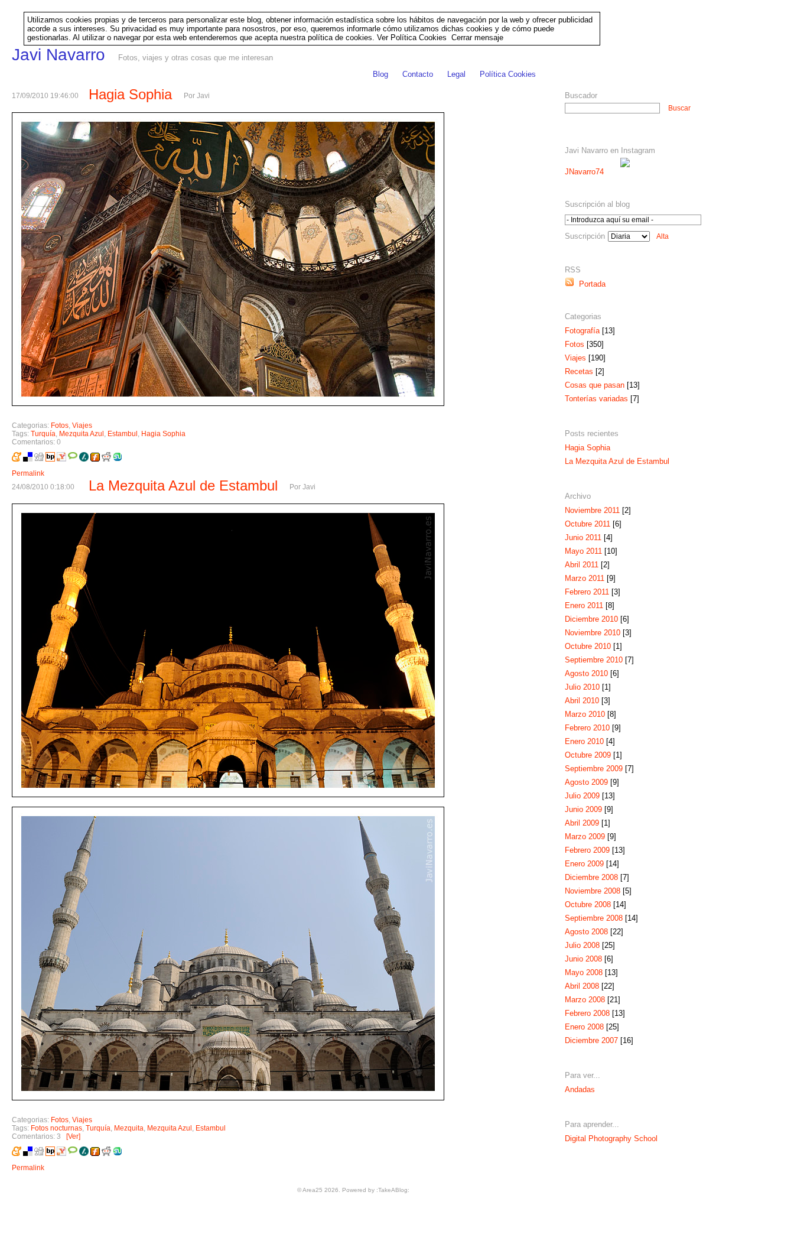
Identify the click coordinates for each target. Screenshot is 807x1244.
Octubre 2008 (588, 904)
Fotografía (582, 330)
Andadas (580, 1089)
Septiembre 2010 (594, 659)
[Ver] (75, 1136)
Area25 (312, 1190)
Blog (380, 74)
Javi (203, 96)
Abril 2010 (582, 700)
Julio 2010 (582, 687)
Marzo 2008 (585, 999)
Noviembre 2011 (592, 510)
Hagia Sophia (130, 94)
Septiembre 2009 (594, 768)
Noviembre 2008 (592, 890)
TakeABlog (393, 1190)
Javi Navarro (58, 55)
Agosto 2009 (586, 782)
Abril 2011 (581, 564)
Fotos (60, 425)
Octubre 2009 (588, 755)
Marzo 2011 (584, 578)
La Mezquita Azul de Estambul (183, 485)
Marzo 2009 (585, 836)
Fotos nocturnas (56, 1128)
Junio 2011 (583, 537)
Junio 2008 (583, 958)
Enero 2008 (584, 1026)
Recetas (579, 371)
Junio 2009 (583, 809)
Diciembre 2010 (591, 619)
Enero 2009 (584, 863)
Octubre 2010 (588, 646)
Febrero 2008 (587, 1013)
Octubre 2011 (587, 523)
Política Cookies (508, 74)
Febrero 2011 (587, 591)
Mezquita (129, 1128)
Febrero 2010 (587, 727)
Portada (590, 284)
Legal (456, 74)
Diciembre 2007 (591, 1040)
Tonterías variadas (596, 398)
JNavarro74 (584, 171)
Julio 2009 (582, 795)
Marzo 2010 (585, 714)
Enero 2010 (584, 741)
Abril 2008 (582, 986)
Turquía (43, 434)
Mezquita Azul (81, 434)
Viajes (82, 425)
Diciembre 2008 (591, 877)
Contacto (417, 74)
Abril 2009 (582, 822)
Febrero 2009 (587, 850)
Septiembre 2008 (594, 918)
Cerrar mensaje (477, 37)
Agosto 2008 (586, 931)
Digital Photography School (611, 1138)
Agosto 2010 (586, 673)
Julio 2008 (582, 945)
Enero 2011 (584, 605)
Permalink (28, 473)
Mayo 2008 (584, 972)
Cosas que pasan (594, 385)
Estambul (123, 434)
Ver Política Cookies (412, 37)
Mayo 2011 (583, 551)
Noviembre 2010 (592, 632)
